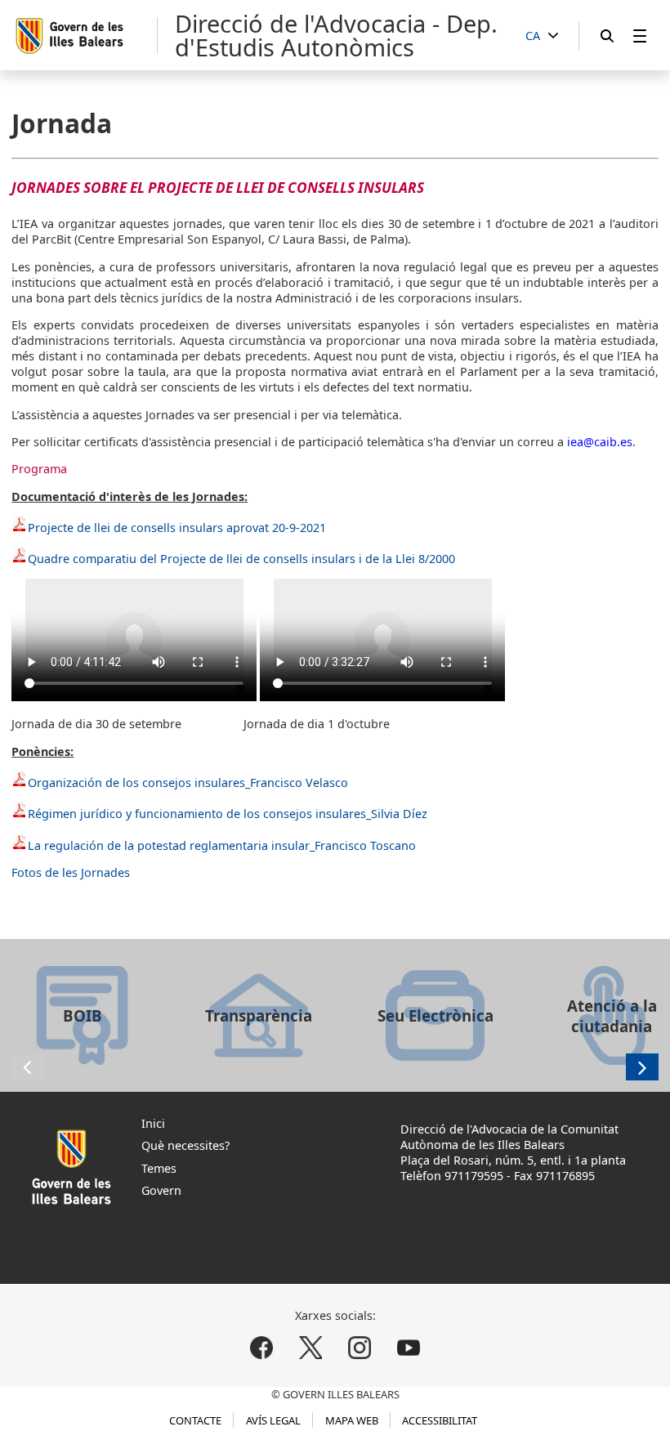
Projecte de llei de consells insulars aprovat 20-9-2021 (177, 527)
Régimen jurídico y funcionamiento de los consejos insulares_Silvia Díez (227, 813)
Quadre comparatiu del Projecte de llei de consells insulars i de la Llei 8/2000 (241, 558)
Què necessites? (185, 1145)
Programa (39, 468)
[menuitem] (639, 35)
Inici (153, 1123)
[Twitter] (311, 1348)
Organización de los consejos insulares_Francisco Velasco (188, 782)
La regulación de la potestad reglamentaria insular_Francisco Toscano (222, 845)
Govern (161, 1190)
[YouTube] (408, 1348)
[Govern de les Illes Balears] (85, 35)
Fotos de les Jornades (70, 872)
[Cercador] (607, 35)
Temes (158, 1168)
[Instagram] (359, 1348)
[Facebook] (262, 1348)
